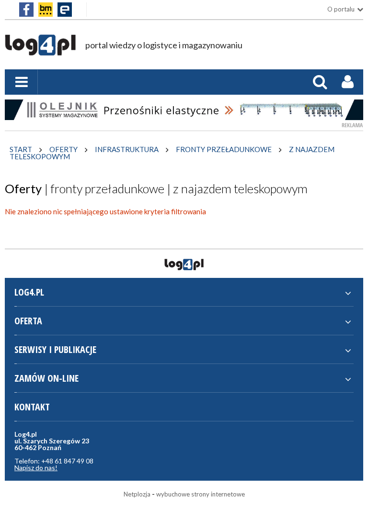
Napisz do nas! (36, 467)
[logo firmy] (40, 51)
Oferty (63, 149)
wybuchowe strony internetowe (200, 494)
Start (21, 149)
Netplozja (137, 494)
